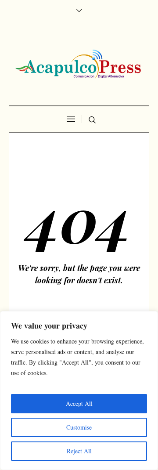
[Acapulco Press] (79, 64)
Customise (79, 427)
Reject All (79, 451)
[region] (79, 390)
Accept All (79, 403)
